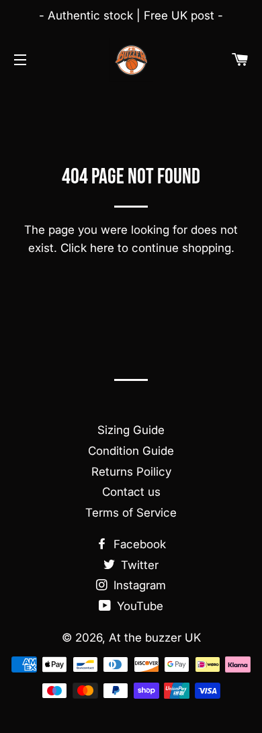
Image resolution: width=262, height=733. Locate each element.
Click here (87, 248)
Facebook (138, 544)
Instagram (138, 585)
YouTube (138, 606)
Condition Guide (131, 451)
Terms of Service (131, 512)
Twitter (138, 565)
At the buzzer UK (155, 637)
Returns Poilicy (131, 471)
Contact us (131, 492)
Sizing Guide (131, 430)
